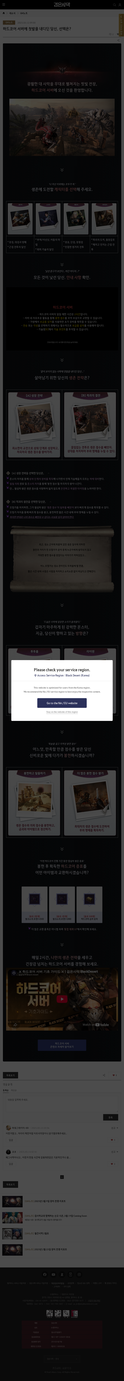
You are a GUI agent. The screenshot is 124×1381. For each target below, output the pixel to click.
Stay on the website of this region (62, 711)
